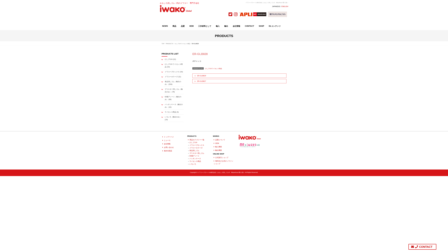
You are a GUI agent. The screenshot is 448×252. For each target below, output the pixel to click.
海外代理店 (168, 151)
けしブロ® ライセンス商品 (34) (174, 65)
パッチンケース (195, 158)
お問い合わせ (169, 147)
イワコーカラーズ (196, 148)
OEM (191, 26)
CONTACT (249, 26)
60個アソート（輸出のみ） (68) (173, 98)
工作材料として (204, 26)
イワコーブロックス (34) (174, 72)
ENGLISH (285, 6)
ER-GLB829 (201, 76)
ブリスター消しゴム (196, 153)
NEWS (165, 26)
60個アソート (194, 156)
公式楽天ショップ (221, 157)
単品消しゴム (194, 150)
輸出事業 (218, 150)
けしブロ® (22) (170, 59)
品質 (183, 26)
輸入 (218, 26)
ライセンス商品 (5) (172, 112)
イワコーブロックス (196, 145)
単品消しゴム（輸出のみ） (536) (173, 83)
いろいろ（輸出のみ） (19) (173, 118)
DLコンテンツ (275, 26)
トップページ (169, 137)
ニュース (167, 140)
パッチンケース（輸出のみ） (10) (174, 105)
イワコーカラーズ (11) (173, 77)
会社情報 (236, 26)
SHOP (261, 26)
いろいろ (192, 164)
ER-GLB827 (201, 81)
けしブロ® (193, 142)
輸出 (226, 26)
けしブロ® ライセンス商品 (213, 68)
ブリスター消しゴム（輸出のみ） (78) (174, 90)
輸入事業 (218, 147)
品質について (220, 140)
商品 (174, 26)
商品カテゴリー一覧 (197, 140)
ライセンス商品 (195, 161)
